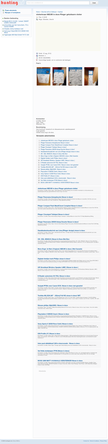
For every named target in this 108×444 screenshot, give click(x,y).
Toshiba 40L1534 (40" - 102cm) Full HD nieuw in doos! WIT (59, 167)
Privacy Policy (103, 440)
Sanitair (60, 12)
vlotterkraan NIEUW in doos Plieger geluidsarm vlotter (57, 140)
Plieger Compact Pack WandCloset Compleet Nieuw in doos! (59, 145)
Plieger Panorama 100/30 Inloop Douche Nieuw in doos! (58, 149)
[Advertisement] (68, 36)
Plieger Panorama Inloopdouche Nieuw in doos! (55, 143)
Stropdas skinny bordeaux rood (13, 29)
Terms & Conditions (94, 440)
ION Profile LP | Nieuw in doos (50, 176)
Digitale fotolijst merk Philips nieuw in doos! (54, 158)
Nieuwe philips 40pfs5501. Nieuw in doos (53, 169)
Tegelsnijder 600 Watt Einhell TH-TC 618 (16, 35)
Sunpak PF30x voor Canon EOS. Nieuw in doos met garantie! (59, 165)
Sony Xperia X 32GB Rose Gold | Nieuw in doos (55, 174)
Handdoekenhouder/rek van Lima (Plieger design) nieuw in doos (60, 151)
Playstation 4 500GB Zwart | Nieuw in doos (54, 171)
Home (38, 12)
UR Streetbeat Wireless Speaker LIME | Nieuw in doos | (58, 160)
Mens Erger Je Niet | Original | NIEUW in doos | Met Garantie (59, 156)
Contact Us (86, 440)
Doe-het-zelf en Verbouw (48, 12)
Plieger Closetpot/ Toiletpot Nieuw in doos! (54, 147)
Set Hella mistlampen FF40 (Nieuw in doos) (54, 180)
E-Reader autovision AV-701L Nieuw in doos (54, 162)
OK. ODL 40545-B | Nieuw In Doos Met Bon (54, 154)
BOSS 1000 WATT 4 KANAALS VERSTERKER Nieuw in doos (60, 182)
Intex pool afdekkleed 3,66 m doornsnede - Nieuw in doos (58, 178)
